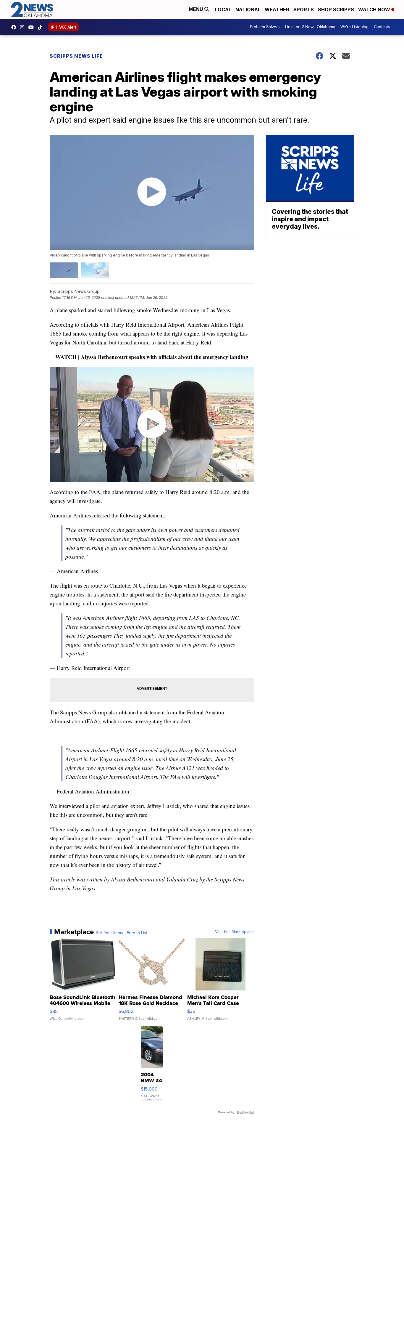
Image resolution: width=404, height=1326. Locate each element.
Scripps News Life (76, 56)
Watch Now (374, 9)
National (248, 9)
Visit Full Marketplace (234, 932)
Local (223, 9)
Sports (303, 9)
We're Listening (354, 27)
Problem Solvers (265, 27)
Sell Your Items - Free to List (121, 933)
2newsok (23, 27)
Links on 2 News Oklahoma (310, 27)
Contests (382, 27)
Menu (196, 9)
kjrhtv (15, 27)
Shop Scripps (336, 9)
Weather (277, 9)
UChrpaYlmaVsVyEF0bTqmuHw (32, 27)
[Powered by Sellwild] (245, 1112)
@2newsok (41, 27)
